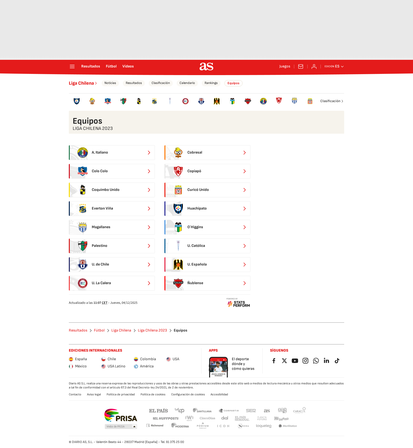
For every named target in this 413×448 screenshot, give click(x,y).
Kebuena (281, 418)
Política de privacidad (121, 394)
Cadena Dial (225, 418)
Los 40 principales (179, 410)
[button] (120, 426)
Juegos (284, 66)
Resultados (90, 66)
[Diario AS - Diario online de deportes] (206, 66)
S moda (243, 426)
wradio (189, 418)
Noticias (110, 83)
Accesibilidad (219, 394)
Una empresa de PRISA (120, 415)
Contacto (75, 394)
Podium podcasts (203, 426)
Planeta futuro (261, 418)
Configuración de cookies (188, 394)
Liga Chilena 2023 (152, 330)
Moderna (180, 426)
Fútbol (111, 66)
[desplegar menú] (72, 66)
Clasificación (161, 83)
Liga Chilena (81, 83)
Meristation (287, 426)
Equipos (233, 83)
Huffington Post (165, 418)
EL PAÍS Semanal (242, 418)
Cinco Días (207, 418)
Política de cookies (153, 394)
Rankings (211, 83)
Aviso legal (94, 394)
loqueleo (263, 426)
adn (282, 410)
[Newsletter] (301, 66)
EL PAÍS (158, 410)
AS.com (267, 410)
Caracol (299, 410)
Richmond (154, 425)
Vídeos (128, 66)
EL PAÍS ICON (223, 426)
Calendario (187, 83)
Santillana (202, 410)
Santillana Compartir (229, 410)
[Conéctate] (314, 66)
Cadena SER (251, 410)
